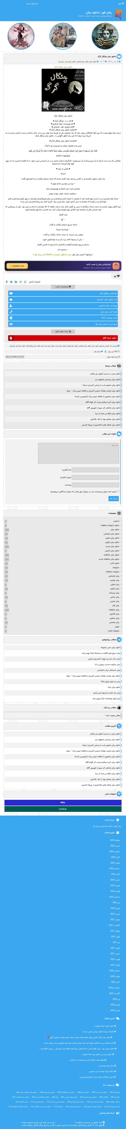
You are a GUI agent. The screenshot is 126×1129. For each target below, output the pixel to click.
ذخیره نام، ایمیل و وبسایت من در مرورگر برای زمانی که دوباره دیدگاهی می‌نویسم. (83, 491)
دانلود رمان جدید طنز (48, 346)
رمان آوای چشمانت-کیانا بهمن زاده (106, 698)
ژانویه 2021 (115, 965)
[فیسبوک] (7, 282)
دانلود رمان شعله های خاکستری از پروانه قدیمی (101, 425)
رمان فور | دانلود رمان (65, 1122)
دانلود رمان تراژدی (72, 346)
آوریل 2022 (115, 908)
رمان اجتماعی (114, 576)
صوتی (117, 626)
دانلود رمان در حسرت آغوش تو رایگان (105, 373)
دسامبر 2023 (114, 868)
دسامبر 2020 (114, 970)
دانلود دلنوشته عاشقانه (110, 525)
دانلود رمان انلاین (73, 1107)
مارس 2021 (115, 953)
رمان (66, 121)
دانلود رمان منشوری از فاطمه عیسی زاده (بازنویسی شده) (97, 396)
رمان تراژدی (114, 588)
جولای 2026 (115, 840)
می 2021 (116, 942)
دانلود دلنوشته (113, 1102)
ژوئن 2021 (115, 936)
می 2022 (116, 902)
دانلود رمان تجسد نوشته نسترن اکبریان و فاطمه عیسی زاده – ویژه (93, 391)
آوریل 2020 (115, 1005)
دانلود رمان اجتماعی (82, 62)
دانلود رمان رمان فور (88, 1097)
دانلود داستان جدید (95, 1102)
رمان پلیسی (114, 580)
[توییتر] (11, 282)
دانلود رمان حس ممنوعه (110, 647)
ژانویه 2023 (115, 891)
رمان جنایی (114, 597)
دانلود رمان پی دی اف (56, 1102)
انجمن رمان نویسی (69, 1097)
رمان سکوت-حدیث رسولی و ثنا (107, 664)
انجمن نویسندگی (112, 1107)
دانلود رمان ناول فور (75, 1102)
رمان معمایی (114, 622)
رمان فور (12, 346)
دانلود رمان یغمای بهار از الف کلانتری (105, 419)
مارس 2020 (115, 1010)
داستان (116, 521)
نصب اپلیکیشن (18, 266)
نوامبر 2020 (115, 976)
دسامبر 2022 (114, 897)
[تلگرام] (21, 282)
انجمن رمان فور (104, 346)
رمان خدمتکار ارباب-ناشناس (108, 670)
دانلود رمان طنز (21, 346)
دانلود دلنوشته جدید (40, 1097)
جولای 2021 (115, 931)
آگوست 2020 (114, 993)
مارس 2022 (115, 914)
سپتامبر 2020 (114, 987)
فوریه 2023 (115, 885)
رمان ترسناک (114, 593)
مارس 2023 (115, 880)
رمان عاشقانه (114, 609)
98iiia (62, 802)
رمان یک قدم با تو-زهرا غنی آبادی (106, 693)
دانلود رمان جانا (114, 687)
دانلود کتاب (114, 563)
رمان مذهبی (114, 618)
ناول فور (115, 1097)
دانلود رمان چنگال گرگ (107, 56)
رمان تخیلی (114, 584)
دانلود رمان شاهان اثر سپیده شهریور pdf (103, 408)
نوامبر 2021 (115, 919)
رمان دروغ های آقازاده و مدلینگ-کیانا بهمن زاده (101, 653)
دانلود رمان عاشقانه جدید (109, 559)
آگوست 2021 (114, 925)
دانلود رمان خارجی (112, 550)
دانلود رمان (92, 62)
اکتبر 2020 (115, 982)
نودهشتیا (63, 809)
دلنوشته (116, 567)
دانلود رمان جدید (70, 62)
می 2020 (116, 999)
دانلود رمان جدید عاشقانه (41, 1107)
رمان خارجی (114, 601)
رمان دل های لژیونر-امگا (110, 681)
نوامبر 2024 (115, 863)
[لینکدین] (16, 282)
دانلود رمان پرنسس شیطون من (107, 379)
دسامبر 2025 (114, 851)
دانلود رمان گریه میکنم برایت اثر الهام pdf (103, 402)
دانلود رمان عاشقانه (111, 555)
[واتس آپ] (25, 282)
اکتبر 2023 (115, 874)
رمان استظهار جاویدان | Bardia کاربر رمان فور (52, 254)
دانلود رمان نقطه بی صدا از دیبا (107, 413)
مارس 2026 (115, 846)
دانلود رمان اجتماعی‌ (85, 346)
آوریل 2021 (115, 948)
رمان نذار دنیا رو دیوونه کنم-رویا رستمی (104, 659)
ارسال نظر (97, 352)
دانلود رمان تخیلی (112, 538)
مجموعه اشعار (113, 630)
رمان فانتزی (114, 614)
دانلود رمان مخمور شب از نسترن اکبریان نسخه (101, 385)
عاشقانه (103, 1097)
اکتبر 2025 (115, 857)
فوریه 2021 (115, 959)
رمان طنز (61, 62)
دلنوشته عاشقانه (112, 571)
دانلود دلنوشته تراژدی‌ (92, 1107)
